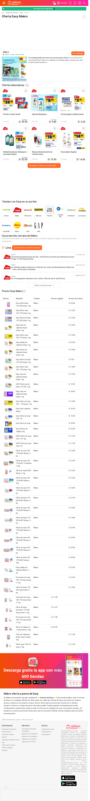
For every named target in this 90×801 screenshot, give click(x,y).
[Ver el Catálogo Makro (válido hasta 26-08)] (14, 69)
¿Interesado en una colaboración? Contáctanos (47, 731)
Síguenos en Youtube (29, 739)
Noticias (5, 750)
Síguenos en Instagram (29, 736)
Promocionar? (6, 732)
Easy (21, 13)
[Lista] (80, 3)
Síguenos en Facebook (30, 734)
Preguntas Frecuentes (9, 729)
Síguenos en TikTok (29, 741)
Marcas (4, 737)
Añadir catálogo (7, 747)
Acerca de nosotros (8, 745)
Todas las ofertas (12, 13)
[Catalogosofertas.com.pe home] (15, 3)
